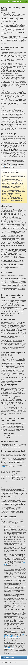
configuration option (7, 166)
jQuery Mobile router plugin (12, 637)
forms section (5, 447)
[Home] (26, 2)
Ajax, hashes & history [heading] (14, 1)
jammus (3, 466)
